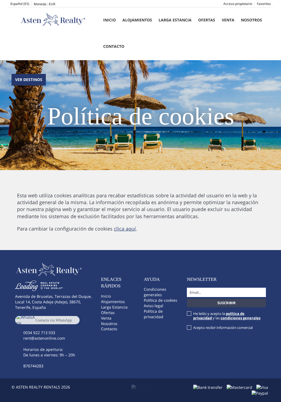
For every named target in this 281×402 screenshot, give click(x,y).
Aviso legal (153, 305)
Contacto (113, 46)
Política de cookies (160, 300)
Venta (228, 20)
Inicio (109, 20)
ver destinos (28, 79)
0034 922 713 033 (39, 332)
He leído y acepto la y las (226, 315)
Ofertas (206, 20)
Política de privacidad (153, 314)
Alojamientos (137, 20)
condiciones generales (240, 317)
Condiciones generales (155, 292)
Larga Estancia (175, 20)
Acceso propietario (237, 3)
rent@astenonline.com (44, 338)
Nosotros (251, 20)
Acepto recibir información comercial (223, 327)
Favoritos (264, 3)
